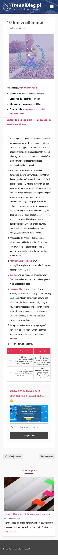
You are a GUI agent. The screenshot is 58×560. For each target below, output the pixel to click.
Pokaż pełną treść (29, 435)
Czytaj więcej (10, 531)
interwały (14, 113)
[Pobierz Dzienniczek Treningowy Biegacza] (29, 494)
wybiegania (30, 109)
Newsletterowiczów (16, 124)
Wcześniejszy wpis (13, 456)
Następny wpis (46, 456)
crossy (21, 113)
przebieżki (40, 109)
